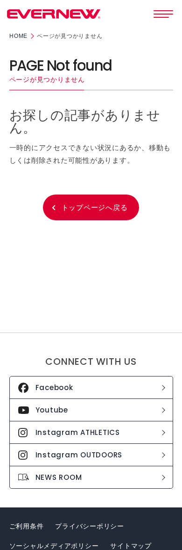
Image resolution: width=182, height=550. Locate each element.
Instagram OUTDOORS (79, 455)
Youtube (51, 410)
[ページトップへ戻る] (166, 528)
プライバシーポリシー (89, 526)
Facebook (54, 387)
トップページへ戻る (95, 207)
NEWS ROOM (58, 477)
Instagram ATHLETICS (77, 432)
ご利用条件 (26, 526)
